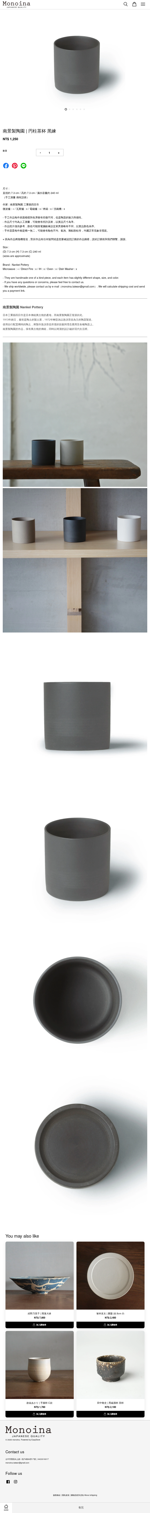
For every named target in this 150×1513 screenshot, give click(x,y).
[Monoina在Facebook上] (8, 1483)
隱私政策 (65, 1495)
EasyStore (35, 1439)
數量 (5, 150)
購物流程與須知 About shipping (84, 1495)
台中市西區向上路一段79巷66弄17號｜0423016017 (27, 1459)
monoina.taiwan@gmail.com (17, 1462)
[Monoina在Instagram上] (15, 1483)
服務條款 (56, 1495)
